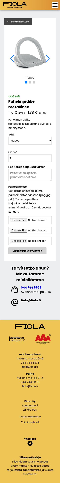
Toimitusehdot (30, 422)
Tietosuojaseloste (30, 416)
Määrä (12, 152)
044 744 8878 (31, 288)
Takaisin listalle (20, 21)
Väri (11, 135)
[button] (26, 82)
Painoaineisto (17, 187)
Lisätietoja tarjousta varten (26, 167)
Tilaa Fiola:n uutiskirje (25, 462)
